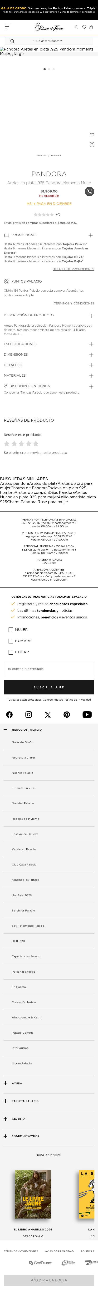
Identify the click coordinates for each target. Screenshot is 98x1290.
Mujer (21, 630)
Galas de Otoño (22, 742)
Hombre (23, 641)
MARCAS (41, 156)
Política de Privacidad (77, 699)
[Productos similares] (91, 144)
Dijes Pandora (62, 493)
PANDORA (56, 156)
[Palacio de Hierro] (49, 26)
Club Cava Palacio (24, 864)
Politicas (87, 1251)
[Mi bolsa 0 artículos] (91, 27)
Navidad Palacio (23, 803)
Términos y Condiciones (21, 1251)
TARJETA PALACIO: (49, 559)
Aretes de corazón (32, 493)
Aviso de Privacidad (59, 1251)
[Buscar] (13, 41)
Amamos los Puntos (25, 880)
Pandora (49, 174)
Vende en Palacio (24, 849)
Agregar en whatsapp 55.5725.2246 (49, 536)
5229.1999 (49, 563)
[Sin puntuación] (45, 214)
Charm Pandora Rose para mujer (37, 502)
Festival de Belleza (25, 834)
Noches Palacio (22, 773)
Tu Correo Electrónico (26, 669)
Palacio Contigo (23, 1033)
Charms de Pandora (29, 488)
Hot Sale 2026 (22, 895)
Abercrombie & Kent (26, 1017)
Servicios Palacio (23, 910)
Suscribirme (49, 687)
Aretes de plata (43, 484)
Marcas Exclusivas (24, 1002)
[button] (7, 443)
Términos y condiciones (74, 303)
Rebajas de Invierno (25, 819)
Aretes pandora (14, 484)
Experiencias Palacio (26, 956)
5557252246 (31, 576)
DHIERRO (18, 941)
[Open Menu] (8, 27)
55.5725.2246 (31, 523)
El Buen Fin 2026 (24, 788)
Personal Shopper (24, 972)
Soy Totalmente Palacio (28, 926)
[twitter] (48, 714)
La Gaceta (19, 987)
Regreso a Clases (23, 757)
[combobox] (44, 41)
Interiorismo (20, 1048)
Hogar (22, 652)
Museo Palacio (22, 1063)
